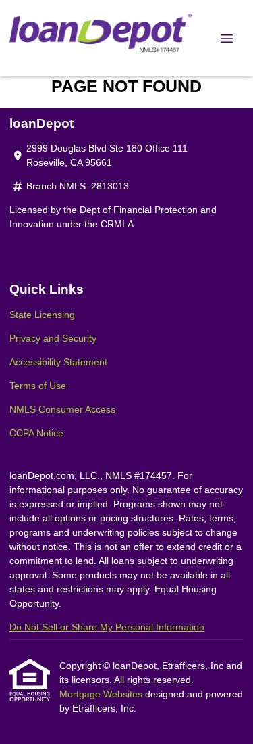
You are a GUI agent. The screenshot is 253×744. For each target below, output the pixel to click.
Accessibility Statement (58, 361)
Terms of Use (37, 385)
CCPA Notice (36, 432)
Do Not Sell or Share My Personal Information (106, 627)
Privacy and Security (52, 338)
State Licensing (42, 314)
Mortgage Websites (102, 694)
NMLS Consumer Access (62, 409)
